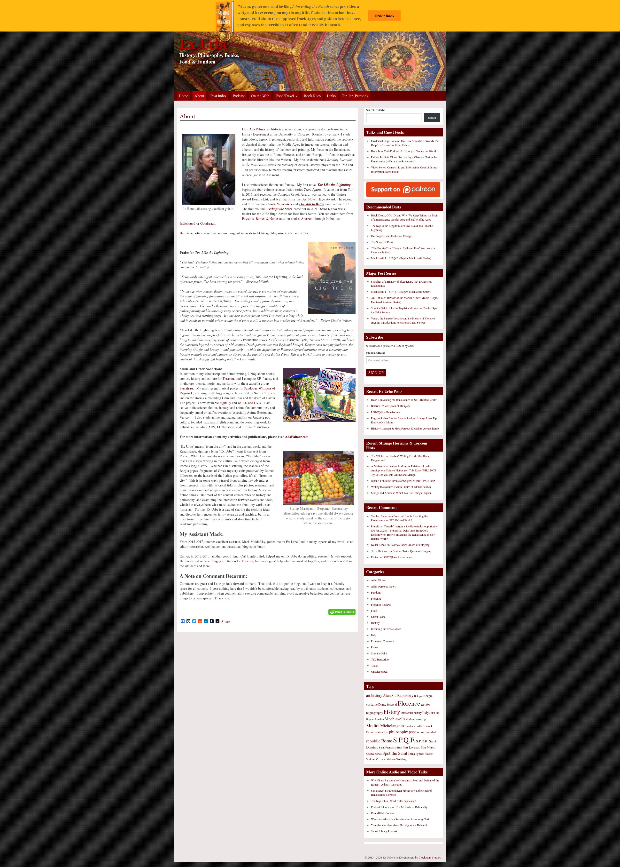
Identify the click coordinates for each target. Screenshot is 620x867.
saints (398, 747)
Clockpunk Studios (430, 857)
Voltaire (391, 759)
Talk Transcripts (380, 659)
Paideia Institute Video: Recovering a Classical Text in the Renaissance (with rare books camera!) (404, 159)
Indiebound (187, 223)
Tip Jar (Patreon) (355, 95)
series (378, 754)
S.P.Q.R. (422, 741)
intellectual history (411, 713)
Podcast (239, 95)
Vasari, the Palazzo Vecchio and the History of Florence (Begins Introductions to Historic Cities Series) (403, 320)
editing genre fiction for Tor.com (230, 561)
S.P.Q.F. (404, 739)
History (375, 623)
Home (183, 95)
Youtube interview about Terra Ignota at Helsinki (399, 825)
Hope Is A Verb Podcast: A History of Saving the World (403, 151)
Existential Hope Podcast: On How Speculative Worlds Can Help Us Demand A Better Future (405, 143)
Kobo (330, 218)
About (199, 95)
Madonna (411, 719)
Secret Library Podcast (384, 831)
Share (225, 621)
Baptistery (405, 695)
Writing (401, 759)
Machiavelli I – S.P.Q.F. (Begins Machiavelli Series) (401, 258)
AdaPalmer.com (297, 436)
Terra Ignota (416, 753)
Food (374, 610)
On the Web (260, 95)
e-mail (333, 134)
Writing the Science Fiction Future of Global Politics (401, 487)
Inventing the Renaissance (386, 629)
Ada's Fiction (378, 580)
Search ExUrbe (375, 110)
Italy (373, 635)
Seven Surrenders (280, 204)
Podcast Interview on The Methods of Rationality (399, 807)
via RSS (396, 346)
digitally (225, 402)
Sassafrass (186, 388)
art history (374, 695)
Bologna (418, 696)
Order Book (385, 15)
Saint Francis (386, 747)
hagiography (374, 712)
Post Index (218, 95)
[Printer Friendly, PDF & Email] (342, 611)
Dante (382, 704)
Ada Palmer (257, 129)
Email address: (375, 353)
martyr (421, 719)
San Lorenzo (411, 747)
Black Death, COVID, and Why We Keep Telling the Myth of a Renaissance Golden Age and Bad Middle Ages (404, 217)
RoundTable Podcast (383, 813)
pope (412, 731)
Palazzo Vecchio (377, 732)
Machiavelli (395, 719)
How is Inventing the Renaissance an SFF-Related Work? (404, 400)
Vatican (370, 759)
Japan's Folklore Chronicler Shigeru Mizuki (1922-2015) (403, 481)
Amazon (272, 175)
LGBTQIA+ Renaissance (385, 412)
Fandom (375, 592)
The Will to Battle (311, 204)
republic (373, 741)
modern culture (415, 726)
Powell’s (248, 218)
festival (392, 704)
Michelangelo (392, 725)
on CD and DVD (249, 402)
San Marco (428, 747)
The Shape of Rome (382, 242)
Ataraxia (389, 695)
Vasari (429, 753)
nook (294, 218)
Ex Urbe (204, 43)
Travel (374, 665)
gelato (425, 704)
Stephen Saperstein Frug (385, 516)
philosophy (398, 731)
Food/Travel (285, 95)
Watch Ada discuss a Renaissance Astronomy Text (400, 819)
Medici (373, 725)
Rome (374, 647)
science (370, 754)
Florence (376, 598)
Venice (380, 758)
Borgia (428, 695)
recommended (426, 732)
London (379, 719)
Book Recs (312, 95)
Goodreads (207, 223)
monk (429, 726)
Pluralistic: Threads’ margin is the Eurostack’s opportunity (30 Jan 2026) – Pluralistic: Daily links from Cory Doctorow (404, 530)
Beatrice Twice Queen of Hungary (390, 406)
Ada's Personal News (383, 586)
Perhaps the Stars (279, 209)
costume (372, 704)
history (392, 712)
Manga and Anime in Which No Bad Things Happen (401, 493)
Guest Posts (378, 617)
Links (331, 95)
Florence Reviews (381, 604)
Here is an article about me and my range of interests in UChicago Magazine (232, 233)
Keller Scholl (378, 545)
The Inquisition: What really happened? (393, 801)
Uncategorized (379, 671)
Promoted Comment (382, 641)
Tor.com (228, 378)
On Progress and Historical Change (391, 236)
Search (432, 117)
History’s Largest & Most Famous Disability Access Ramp (405, 428)
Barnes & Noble (267, 218)
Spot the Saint (379, 653)
